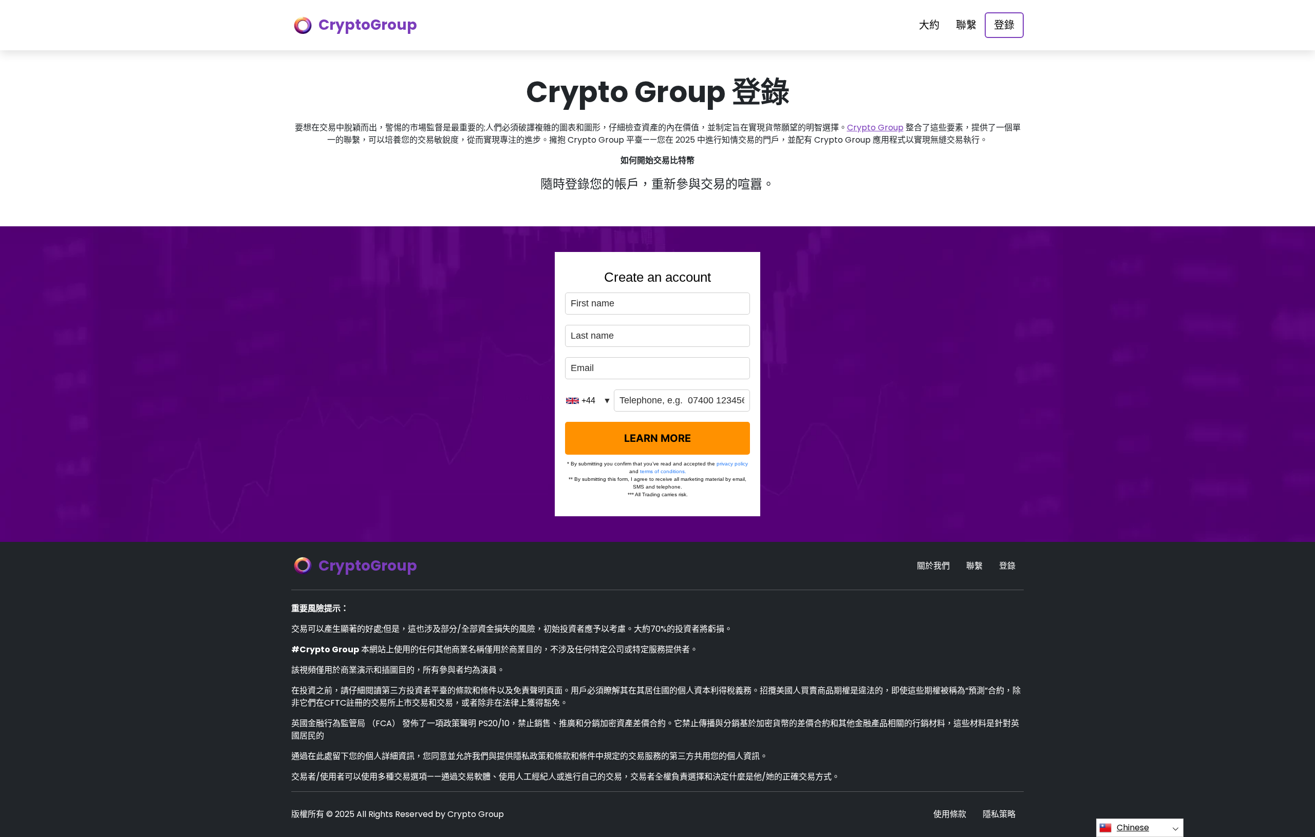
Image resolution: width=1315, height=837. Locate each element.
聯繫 (966, 25)
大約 (929, 25)
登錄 (1004, 25)
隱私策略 (999, 814)
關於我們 (933, 566)
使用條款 (949, 814)
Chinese (1133, 827)
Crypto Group (875, 127)
